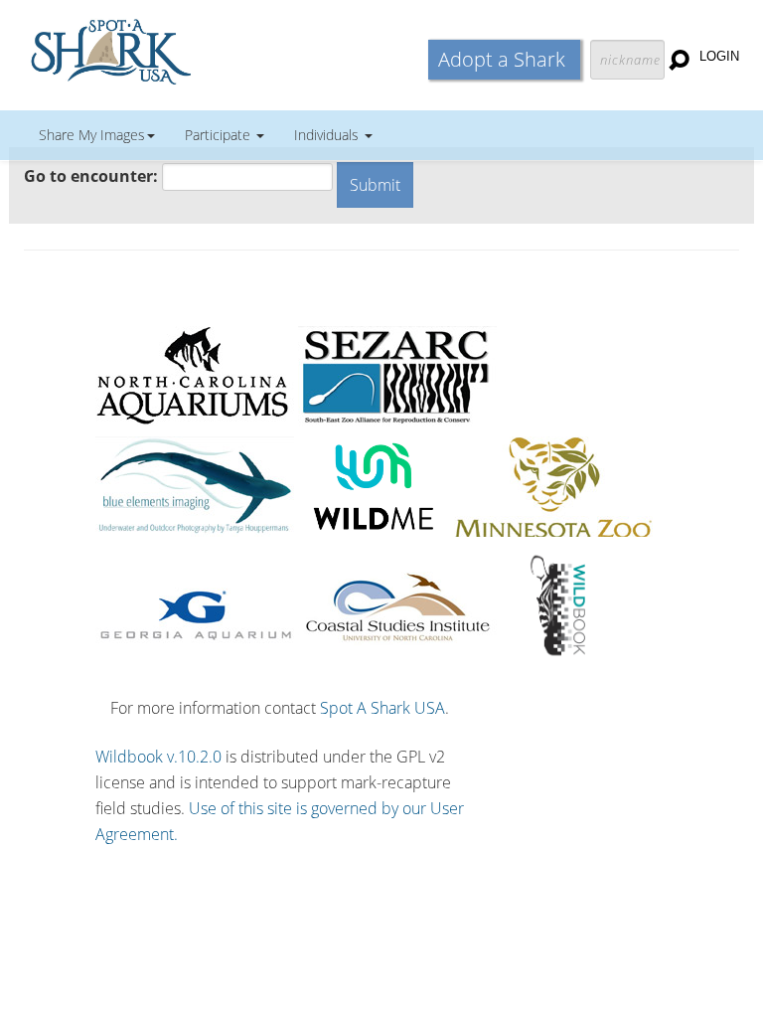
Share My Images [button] (92, 134)
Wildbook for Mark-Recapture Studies (198, 49)
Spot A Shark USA (382, 708)
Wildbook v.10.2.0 (158, 756)
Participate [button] (219, 134)
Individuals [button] (328, 134)
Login (719, 56)
